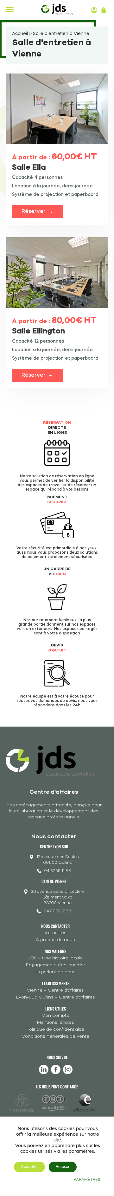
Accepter (29, 1167)
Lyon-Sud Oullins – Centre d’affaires (55, 997)
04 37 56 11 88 (57, 871)
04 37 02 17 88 (57, 911)
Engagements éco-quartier (55, 965)
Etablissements (55, 983)
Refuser (63, 1167)
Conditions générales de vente (55, 1036)
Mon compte (55, 1015)
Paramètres (87, 1180)
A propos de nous (55, 940)
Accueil (20, 34)
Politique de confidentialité (55, 1029)
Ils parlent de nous (55, 972)
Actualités (55, 933)
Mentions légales (55, 1022)
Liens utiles (55, 1008)
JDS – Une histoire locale (55, 958)
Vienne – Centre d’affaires (55, 990)
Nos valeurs (55, 951)
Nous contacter (55, 926)
